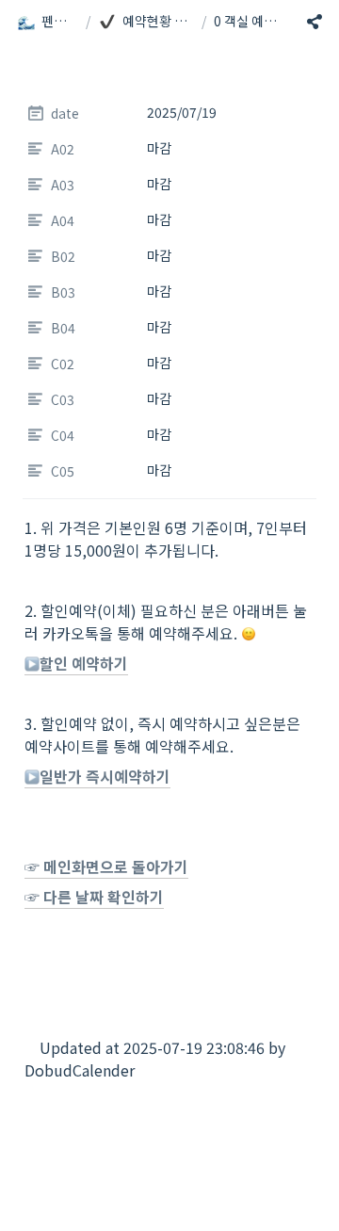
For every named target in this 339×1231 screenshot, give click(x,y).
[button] (47, 21)
